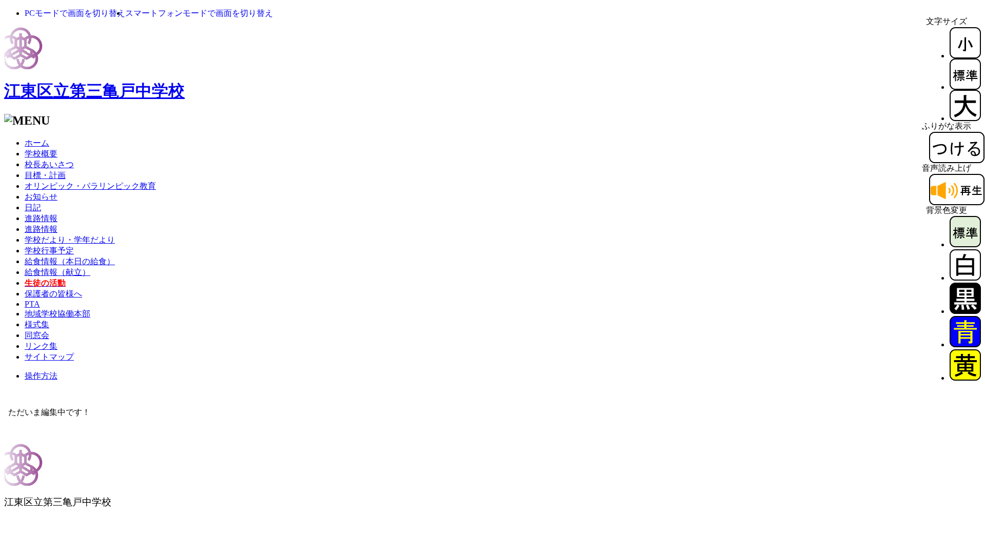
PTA (32, 304)
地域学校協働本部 (57, 313)
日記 (33, 207)
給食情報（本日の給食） (70, 261)
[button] (75, 13)
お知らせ (41, 196)
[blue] (965, 344)
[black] (965, 311)
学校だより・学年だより (70, 239)
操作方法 (41, 375)
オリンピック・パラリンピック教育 (90, 186)
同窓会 (37, 335)
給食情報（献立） (57, 272)
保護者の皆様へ (53, 293)
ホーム (37, 142)
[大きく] (965, 118)
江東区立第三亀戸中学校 (94, 91)
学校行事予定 (49, 250)
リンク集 (41, 346)
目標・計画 (45, 175)
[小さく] (965, 55)
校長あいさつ (49, 164)
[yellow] (965, 377)
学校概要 (41, 153)
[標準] (965, 87)
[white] (965, 277)
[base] (965, 244)
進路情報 (41, 218)
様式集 (37, 324)
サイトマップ (49, 356)
